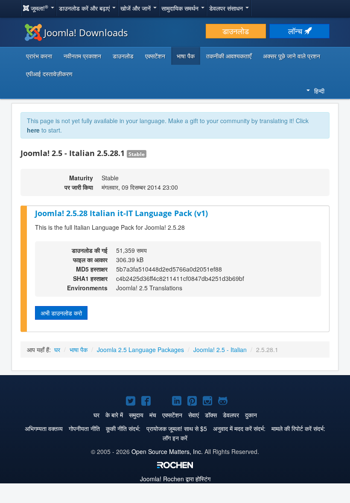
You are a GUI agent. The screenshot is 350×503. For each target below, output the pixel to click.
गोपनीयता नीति (84, 428)
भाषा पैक (186, 56)
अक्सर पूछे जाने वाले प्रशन (291, 56)
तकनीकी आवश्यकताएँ (228, 56)
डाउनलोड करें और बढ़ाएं (85, 8)
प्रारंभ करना (39, 56)
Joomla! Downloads (86, 32)
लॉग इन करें (175, 438)
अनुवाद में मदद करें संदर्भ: (239, 428)
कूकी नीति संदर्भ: (123, 428)
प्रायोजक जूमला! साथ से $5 (176, 428)
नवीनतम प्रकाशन (82, 56)
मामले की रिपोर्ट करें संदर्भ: (298, 428)
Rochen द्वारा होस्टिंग (175, 478)
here (33, 130)
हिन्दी (319, 91)
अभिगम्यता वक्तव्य (44, 428)
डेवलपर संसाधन (227, 8)
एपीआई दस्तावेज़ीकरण (49, 73)
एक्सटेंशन (155, 56)
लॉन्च (296, 31)
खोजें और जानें (136, 8)
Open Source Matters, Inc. (167, 451)
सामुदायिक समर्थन (180, 8)
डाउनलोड (235, 31)
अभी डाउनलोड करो (61, 313)
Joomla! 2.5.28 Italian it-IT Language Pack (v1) (121, 213)
